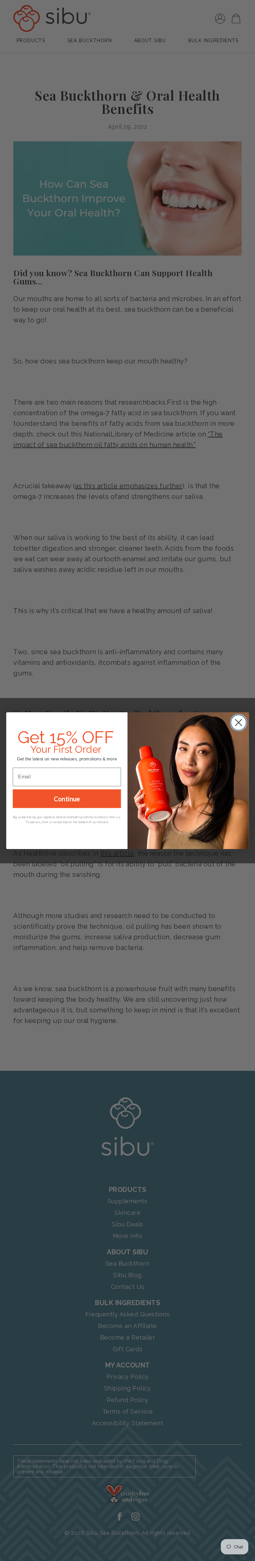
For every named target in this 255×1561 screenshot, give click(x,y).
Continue (67, 798)
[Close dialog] (238, 722)
